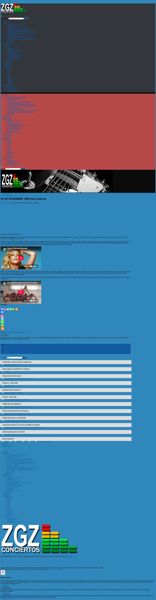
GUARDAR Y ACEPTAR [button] (8, 598)
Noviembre (10, 83)
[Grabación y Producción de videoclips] (10, 364)
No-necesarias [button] (5, 592)
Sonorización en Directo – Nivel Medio (18, 30)
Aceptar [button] (50, 569)
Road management (12, 53)
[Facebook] (2, 308)
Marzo (9, 71)
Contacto (4, 443)
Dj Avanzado (11, 27)
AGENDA (7, 43)
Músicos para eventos (13, 47)
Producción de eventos (13, 59)
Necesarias (6, 586)
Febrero (9, 69)
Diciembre (10, 84)
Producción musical (13, 56)
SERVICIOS (7, 46)
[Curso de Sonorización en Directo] (12, 392)
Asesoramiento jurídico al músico (16, 52)
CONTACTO (7, 85)
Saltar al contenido (6, 1)
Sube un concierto (12, 88)
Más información (58, 569)
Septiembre (10, 80)
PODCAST (7, 65)
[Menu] (1, 449)
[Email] (13, 308)
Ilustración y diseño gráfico (15, 55)
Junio (8, 75)
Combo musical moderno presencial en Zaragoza (21, 31)
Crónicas (9, 62)
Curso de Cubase (12, 34)
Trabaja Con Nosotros (13, 91)
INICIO (6, 21)
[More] (16, 308)
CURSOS (7, 23)
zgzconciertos (7, 202)
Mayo (8, 74)
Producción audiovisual (14, 50)
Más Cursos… (11, 42)
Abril (8, 72)
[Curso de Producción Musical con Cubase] (15, 399)
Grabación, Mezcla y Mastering (16, 36)
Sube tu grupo (11, 87)
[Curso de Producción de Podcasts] (18, 378)
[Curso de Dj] (6, 385)
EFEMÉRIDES (8, 66)
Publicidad (10, 49)
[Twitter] (7, 308)
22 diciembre (10, 332)
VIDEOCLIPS (8, 44)
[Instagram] (4, 308)
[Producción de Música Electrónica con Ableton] (16, 413)
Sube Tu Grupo (6, 444)
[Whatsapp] (10, 308)
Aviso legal (68, 556)
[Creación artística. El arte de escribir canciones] (22, 427)
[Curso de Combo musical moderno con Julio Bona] (17, 406)
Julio (8, 77)
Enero (9, 68)
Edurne (16, 332)
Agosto (9, 78)
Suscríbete (10, 90)
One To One (10, 40)
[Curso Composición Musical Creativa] (18, 434)
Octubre (9, 81)
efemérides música (23, 332)
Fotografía (10, 58)
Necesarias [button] (4, 585)
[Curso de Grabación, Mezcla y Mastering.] (14, 420)
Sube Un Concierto (7, 446)
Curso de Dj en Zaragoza (14, 25)
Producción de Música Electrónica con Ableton (20, 33)
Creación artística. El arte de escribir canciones (20, 39)
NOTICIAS (7, 61)
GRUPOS (7, 64)
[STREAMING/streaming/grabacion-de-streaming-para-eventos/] (6, 371)
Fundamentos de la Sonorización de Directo (19, 28)
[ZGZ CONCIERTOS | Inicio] (13, 13)
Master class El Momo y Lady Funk (17, 24)
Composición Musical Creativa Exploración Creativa (22, 37)
